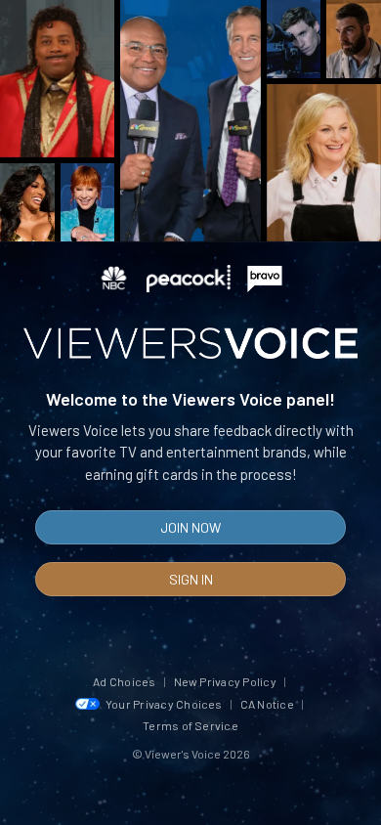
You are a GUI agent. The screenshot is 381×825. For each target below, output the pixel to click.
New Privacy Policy (225, 681)
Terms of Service (190, 725)
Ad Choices (124, 681)
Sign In (191, 579)
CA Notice (267, 704)
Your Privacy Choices (164, 704)
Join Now (190, 527)
